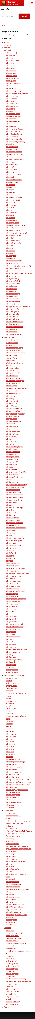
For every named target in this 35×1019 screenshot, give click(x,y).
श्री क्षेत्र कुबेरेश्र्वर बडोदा (12, 60)
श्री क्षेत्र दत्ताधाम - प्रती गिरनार (14, 154)
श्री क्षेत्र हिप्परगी (10, 258)
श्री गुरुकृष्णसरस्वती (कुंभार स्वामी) (15, 414)
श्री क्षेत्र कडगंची (10, 55)
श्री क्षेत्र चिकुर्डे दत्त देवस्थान (14, 134)
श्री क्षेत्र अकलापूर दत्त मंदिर (13, 91)
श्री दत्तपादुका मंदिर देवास (13, 284)
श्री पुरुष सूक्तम (10, 989)
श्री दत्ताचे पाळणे (10, 879)
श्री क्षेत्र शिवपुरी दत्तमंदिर (13, 240)
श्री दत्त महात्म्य (10, 752)
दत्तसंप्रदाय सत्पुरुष (9, 337)
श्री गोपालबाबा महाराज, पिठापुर (14, 348)
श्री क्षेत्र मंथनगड (11, 205)
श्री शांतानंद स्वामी (11, 619)
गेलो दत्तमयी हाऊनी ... (12, 941)
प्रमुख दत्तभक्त (10, 841)
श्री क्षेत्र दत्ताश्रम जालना (13, 157)
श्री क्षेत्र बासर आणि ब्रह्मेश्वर (14, 197)
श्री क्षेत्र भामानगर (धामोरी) (13, 200)
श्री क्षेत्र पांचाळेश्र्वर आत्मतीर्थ (14, 180)
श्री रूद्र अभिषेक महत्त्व (12, 777)
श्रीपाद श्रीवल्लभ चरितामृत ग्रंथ (15, 802)
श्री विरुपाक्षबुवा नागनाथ (12, 596)
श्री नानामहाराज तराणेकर (13, 490)
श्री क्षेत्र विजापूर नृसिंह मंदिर (13, 230)
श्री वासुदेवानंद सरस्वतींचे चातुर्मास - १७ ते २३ (18, 782)
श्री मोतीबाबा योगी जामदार (13, 563)
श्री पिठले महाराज (11, 530)
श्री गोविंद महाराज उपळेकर (13, 431)
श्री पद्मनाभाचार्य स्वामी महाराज (14, 523)
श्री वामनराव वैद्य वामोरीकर (13, 586)
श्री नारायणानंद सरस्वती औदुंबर (14, 507)
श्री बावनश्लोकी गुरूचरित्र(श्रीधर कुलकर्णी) (18, 889)
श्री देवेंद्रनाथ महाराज (12, 482)
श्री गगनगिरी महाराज (11, 406)
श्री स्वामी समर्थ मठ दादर (13, 317)
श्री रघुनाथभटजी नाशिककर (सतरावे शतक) (17, 573)
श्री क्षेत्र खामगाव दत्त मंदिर (13, 114)
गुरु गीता (8, 818)
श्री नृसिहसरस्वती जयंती (12, 774)
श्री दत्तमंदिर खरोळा (11, 286)
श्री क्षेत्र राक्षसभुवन (11, 220)
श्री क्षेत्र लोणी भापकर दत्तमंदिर (14, 228)
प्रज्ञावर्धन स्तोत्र (10, 976)
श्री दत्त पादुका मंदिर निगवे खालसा (15, 281)
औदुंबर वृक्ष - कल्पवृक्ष (11, 686)
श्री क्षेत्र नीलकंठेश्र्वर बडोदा (13, 175)
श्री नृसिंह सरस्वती (11, 515)
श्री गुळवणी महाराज (11, 419)
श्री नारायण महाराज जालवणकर (14, 497)
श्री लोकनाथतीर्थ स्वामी (12, 583)
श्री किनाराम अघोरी (11, 391)
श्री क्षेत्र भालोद (10, 202)
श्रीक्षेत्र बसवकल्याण (11, 332)
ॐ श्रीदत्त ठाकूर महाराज (12, 672)
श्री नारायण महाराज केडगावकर (14, 495)
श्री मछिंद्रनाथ (10, 551)
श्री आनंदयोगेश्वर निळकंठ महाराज (15, 381)
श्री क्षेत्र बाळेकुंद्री (11, 195)
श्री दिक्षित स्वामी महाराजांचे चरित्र (15, 884)
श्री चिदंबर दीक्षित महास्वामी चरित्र (15, 861)
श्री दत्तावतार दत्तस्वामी (12, 459)
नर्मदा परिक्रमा (10, 721)
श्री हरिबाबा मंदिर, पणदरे (12, 324)
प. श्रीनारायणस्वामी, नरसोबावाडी (15, 833)
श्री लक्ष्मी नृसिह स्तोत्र (12, 974)
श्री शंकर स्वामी (10, 614)
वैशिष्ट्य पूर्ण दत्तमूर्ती (11, 81)
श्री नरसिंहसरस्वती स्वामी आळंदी (15, 487)
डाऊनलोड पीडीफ (9, 810)
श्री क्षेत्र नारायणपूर (11, 169)
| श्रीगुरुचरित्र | (10, 813)
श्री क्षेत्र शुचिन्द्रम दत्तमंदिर (13, 243)
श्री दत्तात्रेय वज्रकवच (12, 882)
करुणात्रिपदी (9, 691)
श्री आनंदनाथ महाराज (12, 376)
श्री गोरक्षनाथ (9, 429)
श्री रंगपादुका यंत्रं (11, 892)
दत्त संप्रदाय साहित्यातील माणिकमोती (16, 716)
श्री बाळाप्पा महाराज (11, 543)
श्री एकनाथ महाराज (11, 386)
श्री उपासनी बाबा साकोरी (13, 383)
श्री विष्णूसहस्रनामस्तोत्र (13, 897)
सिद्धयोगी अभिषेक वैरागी (12, 667)
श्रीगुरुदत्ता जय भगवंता (12, 996)
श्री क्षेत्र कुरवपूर (10, 65)
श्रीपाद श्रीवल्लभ (11, 665)
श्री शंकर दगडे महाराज (12, 606)
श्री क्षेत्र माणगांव (10, 210)
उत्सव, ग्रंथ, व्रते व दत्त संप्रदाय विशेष (14, 675)
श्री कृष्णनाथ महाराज (11, 396)
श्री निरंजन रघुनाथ (11, 512)
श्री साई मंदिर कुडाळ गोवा (13, 311)
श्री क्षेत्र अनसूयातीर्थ (12, 96)
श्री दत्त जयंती (10, 747)
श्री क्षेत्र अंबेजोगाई (11, 88)
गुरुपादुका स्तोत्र (10, 956)
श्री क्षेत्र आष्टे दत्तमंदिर (12, 106)
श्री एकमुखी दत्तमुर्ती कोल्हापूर (13, 83)
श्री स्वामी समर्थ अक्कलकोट (13, 652)
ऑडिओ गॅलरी (7, 928)
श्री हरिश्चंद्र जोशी (11, 662)
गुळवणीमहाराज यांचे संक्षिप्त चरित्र (15, 823)
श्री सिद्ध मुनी (9, 642)
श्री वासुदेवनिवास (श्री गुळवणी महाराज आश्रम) (18, 306)
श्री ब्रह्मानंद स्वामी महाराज (13, 545)
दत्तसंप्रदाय (7, 47)
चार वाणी (8, 706)
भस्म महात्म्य (9, 724)
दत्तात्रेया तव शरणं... (11, 948)
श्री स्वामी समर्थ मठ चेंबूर (12, 314)
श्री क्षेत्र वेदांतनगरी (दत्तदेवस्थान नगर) (16, 233)
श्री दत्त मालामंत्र (10, 754)
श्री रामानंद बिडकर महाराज (13, 581)
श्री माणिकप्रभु (10, 556)
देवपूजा (8, 719)
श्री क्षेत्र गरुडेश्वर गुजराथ (13, 116)
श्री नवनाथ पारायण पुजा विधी (14, 772)
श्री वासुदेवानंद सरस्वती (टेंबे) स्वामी (15, 591)
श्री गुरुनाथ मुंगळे (10, 345)
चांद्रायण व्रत (10, 703)
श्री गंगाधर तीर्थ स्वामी (12, 403)
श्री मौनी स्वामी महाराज (12, 566)
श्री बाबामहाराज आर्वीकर (12, 533)
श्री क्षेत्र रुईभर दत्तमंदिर (12, 223)
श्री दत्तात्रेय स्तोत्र (11, 769)
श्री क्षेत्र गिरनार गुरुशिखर (13, 121)
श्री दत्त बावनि (10, 958)
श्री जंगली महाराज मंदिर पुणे (13, 268)
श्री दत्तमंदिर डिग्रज (11, 289)
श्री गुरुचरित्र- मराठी (11, 859)
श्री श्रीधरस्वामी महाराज (12, 622)
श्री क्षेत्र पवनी (10, 177)
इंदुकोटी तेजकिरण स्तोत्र (12, 683)
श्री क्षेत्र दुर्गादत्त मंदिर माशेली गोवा (15, 159)
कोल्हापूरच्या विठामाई (11, 358)
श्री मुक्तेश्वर (9, 561)
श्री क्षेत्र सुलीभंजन (11, 256)
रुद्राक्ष (8, 729)
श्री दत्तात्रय (7, 45)
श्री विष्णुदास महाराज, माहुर (13, 601)
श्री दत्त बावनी (10, 749)
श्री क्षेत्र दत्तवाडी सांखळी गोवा (14, 152)
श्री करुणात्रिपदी (11, 856)
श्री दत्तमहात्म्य (10, 872)
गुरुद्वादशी (8, 696)
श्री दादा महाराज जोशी (12, 462)
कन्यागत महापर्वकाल (11, 688)
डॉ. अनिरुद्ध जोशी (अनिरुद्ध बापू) (14, 363)
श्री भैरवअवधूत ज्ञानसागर (13, 548)
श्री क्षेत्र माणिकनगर (11, 213)
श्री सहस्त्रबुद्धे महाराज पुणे (13, 629)
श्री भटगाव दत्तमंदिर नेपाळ (13, 301)
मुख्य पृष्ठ (6, 42)
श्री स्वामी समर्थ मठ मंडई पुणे (13, 319)
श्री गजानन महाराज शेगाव (13, 411)
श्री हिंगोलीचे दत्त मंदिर (12, 329)
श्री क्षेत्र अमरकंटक (11, 98)
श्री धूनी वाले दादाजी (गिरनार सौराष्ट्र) (16, 485)
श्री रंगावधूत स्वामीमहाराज (13, 571)
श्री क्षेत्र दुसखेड (10, 162)
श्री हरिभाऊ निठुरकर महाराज (14, 660)
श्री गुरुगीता (9, 739)
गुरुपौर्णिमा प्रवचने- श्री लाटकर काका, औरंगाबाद (19, 821)
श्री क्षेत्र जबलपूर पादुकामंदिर (14, 139)
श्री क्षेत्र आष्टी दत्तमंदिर (12, 104)
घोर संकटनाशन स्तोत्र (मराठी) (14, 933)
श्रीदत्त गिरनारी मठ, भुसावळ (13, 334)
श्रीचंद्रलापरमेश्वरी (11, 800)
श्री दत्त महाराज (11, 2)
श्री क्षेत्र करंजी (10, 63)
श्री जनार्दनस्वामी (10, 444)
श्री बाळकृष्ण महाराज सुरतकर (14, 540)
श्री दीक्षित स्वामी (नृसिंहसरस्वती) (15, 477)
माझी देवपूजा (9, 986)
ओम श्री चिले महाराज (12, 340)
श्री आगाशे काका (10, 371)
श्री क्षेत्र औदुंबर (10, 109)
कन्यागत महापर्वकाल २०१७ (13, 816)
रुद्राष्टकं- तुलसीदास (11, 851)
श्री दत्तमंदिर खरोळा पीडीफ (13, 869)
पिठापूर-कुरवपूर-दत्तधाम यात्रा (14, 836)
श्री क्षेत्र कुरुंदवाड (11, 73)
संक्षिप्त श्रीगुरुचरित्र (11, 920)
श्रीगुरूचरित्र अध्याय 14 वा (13, 910)
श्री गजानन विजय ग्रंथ (12, 736)
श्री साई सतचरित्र (11, 899)
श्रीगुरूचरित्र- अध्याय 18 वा (13, 912)
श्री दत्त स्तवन (10, 931)
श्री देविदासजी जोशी (11, 355)
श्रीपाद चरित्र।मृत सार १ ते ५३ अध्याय (16, 915)
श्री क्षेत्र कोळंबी (10, 111)
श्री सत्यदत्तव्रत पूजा (11, 787)
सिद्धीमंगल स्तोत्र (10, 971)
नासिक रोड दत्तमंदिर (11, 76)
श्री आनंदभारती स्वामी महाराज (14, 378)
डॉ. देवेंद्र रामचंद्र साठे (12, 343)
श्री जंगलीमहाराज (11, 441)
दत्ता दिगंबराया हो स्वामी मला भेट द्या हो (16, 979)
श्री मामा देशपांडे (10, 558)
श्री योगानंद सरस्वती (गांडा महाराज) (15, 568)
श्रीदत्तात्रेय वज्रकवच (12, 969)
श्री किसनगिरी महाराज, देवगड (14, 393)
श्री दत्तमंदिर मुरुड (11, 291)
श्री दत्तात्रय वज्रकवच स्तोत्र (14, 767)
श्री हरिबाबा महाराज (11, 657)
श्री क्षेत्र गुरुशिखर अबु (12, 126)
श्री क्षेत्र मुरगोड (10, 218)
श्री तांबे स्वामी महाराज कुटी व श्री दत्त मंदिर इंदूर (19, 273)
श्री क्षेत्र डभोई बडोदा (12, 147)
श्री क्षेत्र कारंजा (10, 58)
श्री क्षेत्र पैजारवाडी (11, 187)
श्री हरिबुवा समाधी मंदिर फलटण (14, 327)
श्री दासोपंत (9, 467)
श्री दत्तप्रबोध (10, 866)
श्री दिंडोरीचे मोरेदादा (11, 469)
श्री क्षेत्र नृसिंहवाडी (11, 53)
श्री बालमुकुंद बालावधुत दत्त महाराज (15, 538)
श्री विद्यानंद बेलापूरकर (12, 594)
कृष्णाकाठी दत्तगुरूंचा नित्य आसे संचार (16, 943)
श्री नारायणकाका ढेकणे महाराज (14, 500)
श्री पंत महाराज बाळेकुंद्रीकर (14, 520)
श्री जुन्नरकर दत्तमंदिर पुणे (13, 271)
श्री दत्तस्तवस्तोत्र (11, 764)
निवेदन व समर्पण (8, 1007)
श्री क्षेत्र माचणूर (10, 207)
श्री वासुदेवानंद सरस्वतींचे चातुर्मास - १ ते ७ (17, 779)
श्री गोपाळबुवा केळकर (12, 426)
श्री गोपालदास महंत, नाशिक (13, 421)
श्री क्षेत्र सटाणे (10, 248)
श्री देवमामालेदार (10, 480)
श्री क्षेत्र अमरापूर (10, 101)
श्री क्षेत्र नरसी (10, 167)
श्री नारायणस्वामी (10, 505)
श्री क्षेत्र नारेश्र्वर (10, 172)
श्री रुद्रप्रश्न (10, 894)
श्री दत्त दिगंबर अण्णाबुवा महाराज (14, 447)
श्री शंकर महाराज (10, 611)
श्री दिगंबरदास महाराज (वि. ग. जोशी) (16, 472)
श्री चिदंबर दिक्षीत (11, 436)
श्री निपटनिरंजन (10, 510)
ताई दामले (8, 365)
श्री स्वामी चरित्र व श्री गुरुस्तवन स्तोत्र (17, 790)
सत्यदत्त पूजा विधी (10, 922)
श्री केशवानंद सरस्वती (12, 401)
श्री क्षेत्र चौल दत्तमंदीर (12, 136)
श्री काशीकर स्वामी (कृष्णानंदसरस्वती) (16, 388)
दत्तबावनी (8, 999)
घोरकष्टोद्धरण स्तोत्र (11, 701)
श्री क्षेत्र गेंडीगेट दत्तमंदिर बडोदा (14, 129)
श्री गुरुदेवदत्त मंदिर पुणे (12, 263)
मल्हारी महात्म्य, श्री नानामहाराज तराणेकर (17, 846)
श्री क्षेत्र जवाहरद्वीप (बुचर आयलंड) (15, 142)
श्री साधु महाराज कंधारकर (13, 637)
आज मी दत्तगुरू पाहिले (12, 964)
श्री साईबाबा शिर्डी (11, 632)
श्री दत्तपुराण (9, 757)
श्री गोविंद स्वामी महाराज (12, 434)
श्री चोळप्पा (9, 439)
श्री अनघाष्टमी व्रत (11, 734)
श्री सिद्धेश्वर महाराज (11, 644)
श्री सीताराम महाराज (11, 647)
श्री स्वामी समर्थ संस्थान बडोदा (14, 322)
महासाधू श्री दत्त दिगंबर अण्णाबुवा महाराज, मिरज (18, 849)
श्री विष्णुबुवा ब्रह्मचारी (12, 604)
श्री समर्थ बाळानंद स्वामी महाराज (14, 627)
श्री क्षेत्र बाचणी (10, 192)
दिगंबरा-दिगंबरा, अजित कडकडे (14, 938)
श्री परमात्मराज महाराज (12, 525)
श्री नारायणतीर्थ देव (11, 502)
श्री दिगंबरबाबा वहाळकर (12, 474)
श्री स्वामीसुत (9, 654)
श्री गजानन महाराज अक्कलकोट (14, 409)
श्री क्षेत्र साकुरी (10, 253)
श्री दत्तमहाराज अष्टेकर (12, 454)
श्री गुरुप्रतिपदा (10, 744)
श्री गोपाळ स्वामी (10, 424)
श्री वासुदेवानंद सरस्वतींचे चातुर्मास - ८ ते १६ (18, 785)
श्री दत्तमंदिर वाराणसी (12, 299)
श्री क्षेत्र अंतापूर (10, 86)
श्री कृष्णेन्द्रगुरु (10, 398)
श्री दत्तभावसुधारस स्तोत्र (13, 759)
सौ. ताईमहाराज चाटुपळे (12, 670)
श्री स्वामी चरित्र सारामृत (13, 792)
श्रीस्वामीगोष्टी (10, 917)
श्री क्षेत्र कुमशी (10, 68)
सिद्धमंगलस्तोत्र (10, 807)
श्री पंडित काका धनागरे (12, 518)
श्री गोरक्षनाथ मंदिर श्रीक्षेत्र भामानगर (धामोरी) (18, 266)
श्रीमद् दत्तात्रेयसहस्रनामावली (14, 805)
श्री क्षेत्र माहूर (10, 215)
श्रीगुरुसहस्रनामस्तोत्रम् (12, 797)
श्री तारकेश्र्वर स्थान (11, 276)
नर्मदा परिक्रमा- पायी (11, 828)
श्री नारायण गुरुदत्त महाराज (13, 492)
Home (3, 25)
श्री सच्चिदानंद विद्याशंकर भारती (14, 624)
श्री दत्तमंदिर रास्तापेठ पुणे (13, 294)
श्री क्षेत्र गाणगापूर (11, 119)
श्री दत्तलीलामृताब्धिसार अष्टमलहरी (15, 762)
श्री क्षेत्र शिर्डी (10, 238)
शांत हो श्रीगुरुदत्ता (11, 994)
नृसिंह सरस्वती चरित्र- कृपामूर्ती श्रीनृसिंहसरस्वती (19, 831)
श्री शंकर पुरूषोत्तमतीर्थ (12, 609)
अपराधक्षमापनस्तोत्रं (11, 678)
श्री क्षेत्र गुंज (9, 124)
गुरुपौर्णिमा (8, 698)
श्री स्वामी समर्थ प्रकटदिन (13, 795)
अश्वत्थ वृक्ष (9, 681)
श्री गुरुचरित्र (10, 741)
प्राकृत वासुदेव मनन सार (12, 844)
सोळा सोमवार (9, 925)
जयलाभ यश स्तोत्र (11, 708)
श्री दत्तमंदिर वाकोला (11, 296)
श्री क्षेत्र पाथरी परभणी (12, 182)
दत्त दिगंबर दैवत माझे (11, 961)
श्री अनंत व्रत (10, 731)
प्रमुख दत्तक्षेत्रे (10, 839)
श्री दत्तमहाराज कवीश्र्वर (12, 457)
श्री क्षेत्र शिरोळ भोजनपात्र (13, 235)
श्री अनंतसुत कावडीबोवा (12, 368)
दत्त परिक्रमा (9, 714)
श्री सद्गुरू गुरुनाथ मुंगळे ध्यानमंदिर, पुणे (16, 309)
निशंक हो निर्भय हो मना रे (12, 991)
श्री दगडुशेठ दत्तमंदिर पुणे (12, 278)
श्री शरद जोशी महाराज (12, 616)
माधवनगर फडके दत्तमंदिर (12, 78)
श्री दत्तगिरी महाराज (11, 449)
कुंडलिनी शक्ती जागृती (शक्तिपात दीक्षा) (16, 693)
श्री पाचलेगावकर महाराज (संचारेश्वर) (16, 528)
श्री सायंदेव (9, 639)
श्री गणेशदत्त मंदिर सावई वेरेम (13, 261)
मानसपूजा (8, 726)
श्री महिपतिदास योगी (11, 553)
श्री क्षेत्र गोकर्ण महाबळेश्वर (13, 131)
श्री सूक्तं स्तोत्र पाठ (11, 902)
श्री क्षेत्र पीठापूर (10, 185)
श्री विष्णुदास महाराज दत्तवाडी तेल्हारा (16, 599)
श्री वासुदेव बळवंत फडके (12, 589)
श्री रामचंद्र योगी (10, 578)
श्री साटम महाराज (11, 634)
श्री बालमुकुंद (9, 535)
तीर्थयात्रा (8, 711)
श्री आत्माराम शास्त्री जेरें (13, 373)
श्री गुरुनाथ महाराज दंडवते (13, 416)
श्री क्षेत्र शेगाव (10, 246)
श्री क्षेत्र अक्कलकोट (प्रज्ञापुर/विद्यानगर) (17, 93)
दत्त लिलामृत (9, 826)
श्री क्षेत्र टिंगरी (10, 144)
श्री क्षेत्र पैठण (10, 190)
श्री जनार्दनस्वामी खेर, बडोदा (13, 350)
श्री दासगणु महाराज (11, 464)
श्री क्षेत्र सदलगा (10, 251)
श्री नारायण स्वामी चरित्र (13, 887)
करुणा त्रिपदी (10, 946)
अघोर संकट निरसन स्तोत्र (13, 1002)
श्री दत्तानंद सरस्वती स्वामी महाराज (15, 353)
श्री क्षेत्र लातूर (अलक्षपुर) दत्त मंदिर (15, 225)
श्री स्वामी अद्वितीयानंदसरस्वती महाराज (16, 649)
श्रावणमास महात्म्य (11, 854)
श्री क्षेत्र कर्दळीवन (11, 71)
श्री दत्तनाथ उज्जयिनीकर (13, 452)
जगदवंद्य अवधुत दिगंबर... (12, 936)
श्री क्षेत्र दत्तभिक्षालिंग (12, 149)
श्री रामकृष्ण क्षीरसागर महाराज (14, 576)
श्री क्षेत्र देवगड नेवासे (12, 164)
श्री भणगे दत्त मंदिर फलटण (13, 304)
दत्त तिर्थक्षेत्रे (7, 50)
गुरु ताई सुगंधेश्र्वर (10, 360)
